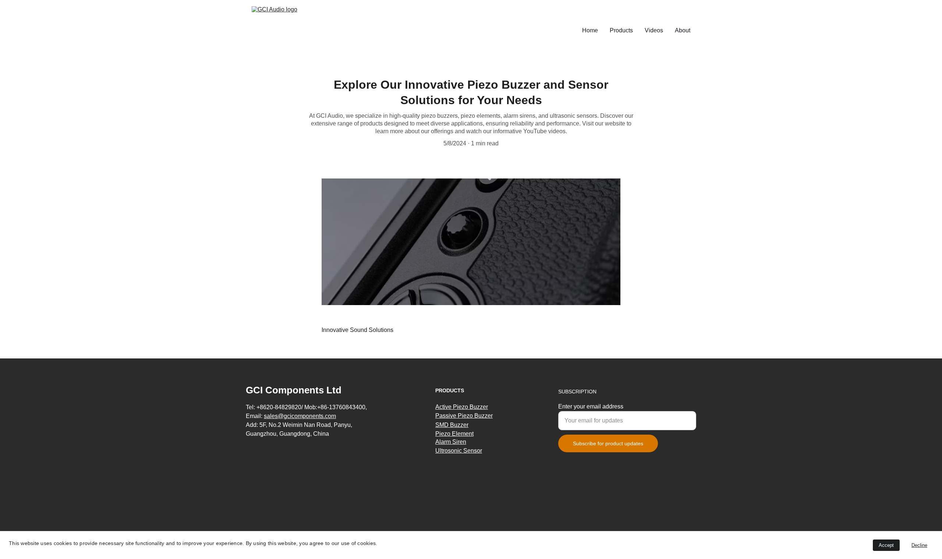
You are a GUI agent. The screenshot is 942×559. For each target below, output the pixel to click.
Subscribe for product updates (608, 443)
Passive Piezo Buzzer (464, 416)
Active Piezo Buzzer (461, 407)
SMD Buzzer (451, 425)
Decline (919, 545)
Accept (886, 545)
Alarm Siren (450, 442)
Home (590, 30)
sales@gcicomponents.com (300, 416)
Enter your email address (590, 406)
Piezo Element (454, 434)
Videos (654, 30)
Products (621, 30)
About (682, 30)
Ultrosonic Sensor (458, 450)
